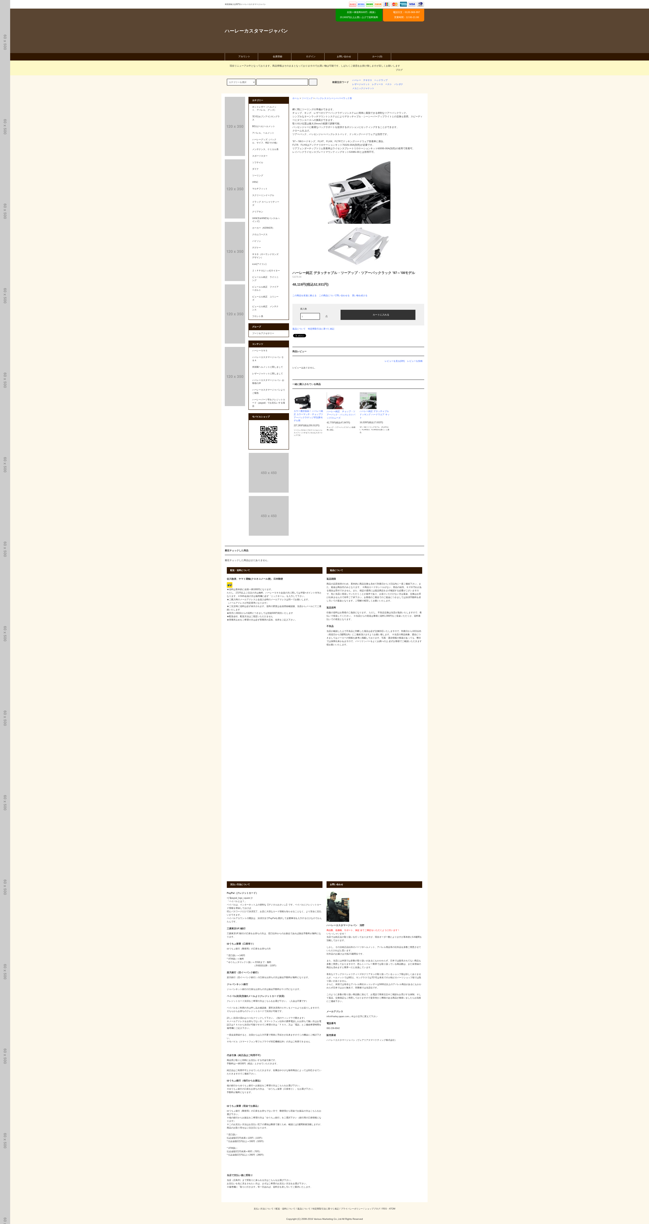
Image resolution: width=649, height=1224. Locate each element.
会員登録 (277, 56)
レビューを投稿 (415, 361)
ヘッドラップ (381, 80)
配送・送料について (285, 1209)
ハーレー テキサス (362, 80)
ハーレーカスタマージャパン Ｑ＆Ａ (267, 359)
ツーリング (307, 98)
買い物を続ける (359, 295)
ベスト (388, 84)
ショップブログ (372, 1209)
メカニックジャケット (363, 88)
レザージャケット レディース (367, 84)
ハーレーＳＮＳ (260, 350)
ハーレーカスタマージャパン (256, 30)
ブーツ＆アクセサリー (263, 333)
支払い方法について (263, 1209)
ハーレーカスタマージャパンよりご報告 (268, 391)
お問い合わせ (344, 56)
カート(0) (377, 56)
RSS (384, 1209)
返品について (299, 329)
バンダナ (398, 84)
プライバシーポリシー (352, 1209)
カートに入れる (381, 314)
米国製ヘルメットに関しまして (267, 367)
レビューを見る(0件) (395, 361)
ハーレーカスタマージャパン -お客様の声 (268, 382)
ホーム (295, 98)
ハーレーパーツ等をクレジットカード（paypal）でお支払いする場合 (268, 402)
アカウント (244, 56)
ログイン (311, 56)
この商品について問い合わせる (334, 295)
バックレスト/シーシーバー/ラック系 (333, 98)
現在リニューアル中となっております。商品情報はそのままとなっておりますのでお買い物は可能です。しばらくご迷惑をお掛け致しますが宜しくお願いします (315, 65)
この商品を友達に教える (304, 295)
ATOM (392, 1209)
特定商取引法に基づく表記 (321, 329)
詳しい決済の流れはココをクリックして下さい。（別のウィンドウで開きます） (266, 1018)
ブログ (399, 69)
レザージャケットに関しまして (267, 373)
